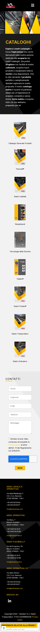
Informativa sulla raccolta (14, 629)
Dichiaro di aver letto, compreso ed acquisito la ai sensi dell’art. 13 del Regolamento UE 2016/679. (19, 445)
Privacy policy (14, 445)
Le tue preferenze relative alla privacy (18, 625)
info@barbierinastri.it (14, 535)
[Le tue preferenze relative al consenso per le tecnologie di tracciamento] (4, 628)
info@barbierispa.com (15, 509)
